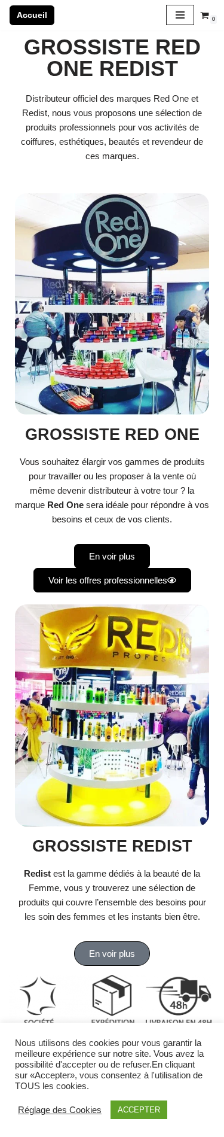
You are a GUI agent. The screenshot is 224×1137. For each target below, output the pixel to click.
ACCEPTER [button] (139, 1109)
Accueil (32, 15)
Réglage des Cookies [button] (60, 1110)
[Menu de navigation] (180, 15)
